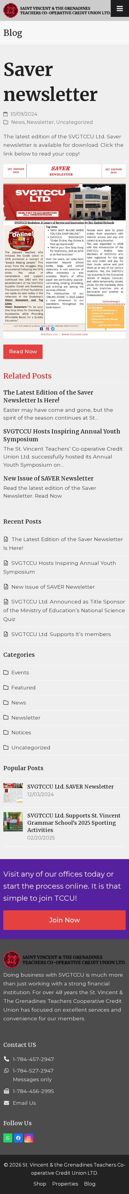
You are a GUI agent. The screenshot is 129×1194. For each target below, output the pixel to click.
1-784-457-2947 (33, 1059)
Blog (90, 1184)
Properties (65, 1184)
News (18, 122)
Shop (40, 1184)
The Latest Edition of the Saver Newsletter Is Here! (48, 396)
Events (20, 672)
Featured (23, 687)
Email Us (24, 1103)
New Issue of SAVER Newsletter (48, 478)
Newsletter (40, 122)
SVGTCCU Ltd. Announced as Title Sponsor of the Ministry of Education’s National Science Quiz (64, 610)
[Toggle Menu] (120, 8)
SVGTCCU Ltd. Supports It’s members (61, 634)
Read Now (23, 351)
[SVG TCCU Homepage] (64, 966)
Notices (21, 732)
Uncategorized (74, 122)
